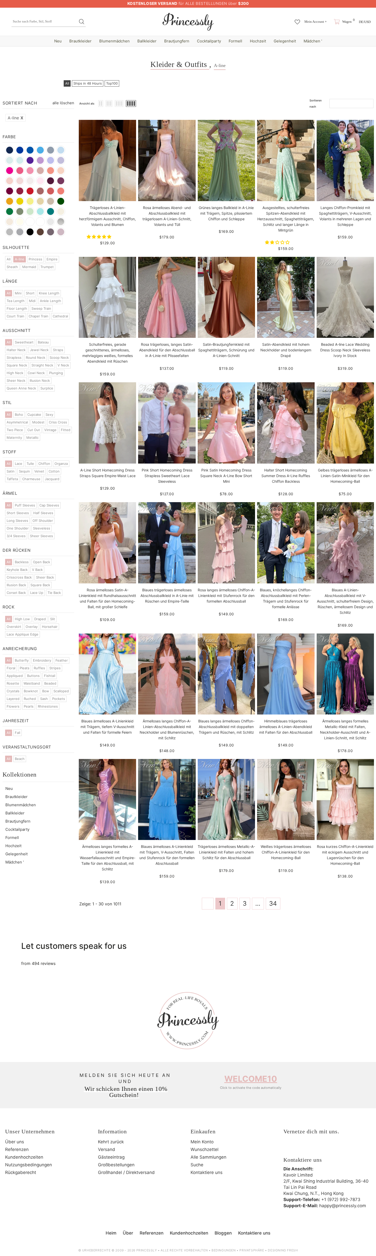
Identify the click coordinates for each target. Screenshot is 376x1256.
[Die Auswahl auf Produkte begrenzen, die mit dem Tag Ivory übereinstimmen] (19, 221)
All (67, 83)
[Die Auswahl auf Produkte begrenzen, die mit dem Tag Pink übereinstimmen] (40, 180)
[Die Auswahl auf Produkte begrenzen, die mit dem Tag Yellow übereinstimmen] (30, 201)
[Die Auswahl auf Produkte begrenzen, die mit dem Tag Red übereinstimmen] (30, 191)
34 (273, 903)
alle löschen (63, 102)
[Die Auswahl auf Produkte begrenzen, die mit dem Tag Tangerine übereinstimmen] (9, 201)
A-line (15, 117)
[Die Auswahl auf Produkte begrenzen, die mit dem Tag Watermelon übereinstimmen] (50, 191)
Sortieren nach (315, 103)
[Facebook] (288, 1148)
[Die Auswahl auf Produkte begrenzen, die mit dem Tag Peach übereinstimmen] (60, 170)
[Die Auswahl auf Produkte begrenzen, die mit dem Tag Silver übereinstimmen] (60, 221)
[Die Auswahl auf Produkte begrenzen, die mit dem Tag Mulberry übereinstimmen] (50, 180)
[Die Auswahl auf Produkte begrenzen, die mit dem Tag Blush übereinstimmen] (9, 180)
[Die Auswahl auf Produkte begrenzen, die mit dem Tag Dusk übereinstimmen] (50, 231)
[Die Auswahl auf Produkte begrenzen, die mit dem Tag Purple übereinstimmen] (30, 160)
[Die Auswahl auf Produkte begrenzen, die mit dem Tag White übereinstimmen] (40, 221)
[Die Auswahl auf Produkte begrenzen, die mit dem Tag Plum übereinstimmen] (60, 180)
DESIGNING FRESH (283, 1250)
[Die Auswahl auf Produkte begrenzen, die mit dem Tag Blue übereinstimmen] (9, 160)
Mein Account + (315, 22)
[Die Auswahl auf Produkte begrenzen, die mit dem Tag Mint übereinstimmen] (30, 211)
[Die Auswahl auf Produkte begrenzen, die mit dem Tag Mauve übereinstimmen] (60, 231)
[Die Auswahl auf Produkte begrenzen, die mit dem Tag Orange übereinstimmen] (30, 221)
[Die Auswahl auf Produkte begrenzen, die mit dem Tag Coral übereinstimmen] (60, 191)
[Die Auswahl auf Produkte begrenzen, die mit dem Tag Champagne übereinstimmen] (60, 211)
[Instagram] (302, 1148)
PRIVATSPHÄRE (251, 1250)
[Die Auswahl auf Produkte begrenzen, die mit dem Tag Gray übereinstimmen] (9, 231)
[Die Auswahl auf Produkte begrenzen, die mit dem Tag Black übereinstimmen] (30, 231)
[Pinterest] (317, 1148)
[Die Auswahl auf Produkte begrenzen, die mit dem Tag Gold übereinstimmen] (40, 201)
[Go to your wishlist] (297, 19)
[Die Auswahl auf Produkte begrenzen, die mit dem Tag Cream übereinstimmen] (9, 221)
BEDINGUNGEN (224, 1250)
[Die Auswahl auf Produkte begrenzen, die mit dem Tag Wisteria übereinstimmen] (40, 160)
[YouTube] (331, 1148)
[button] (100, 236)
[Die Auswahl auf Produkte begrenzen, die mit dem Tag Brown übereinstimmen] (40, 231)
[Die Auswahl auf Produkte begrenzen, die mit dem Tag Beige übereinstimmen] (50, 201)
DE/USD (365, 22)
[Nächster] (287, 903)
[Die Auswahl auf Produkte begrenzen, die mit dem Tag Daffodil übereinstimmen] (19, 201)
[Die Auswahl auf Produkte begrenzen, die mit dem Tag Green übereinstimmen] (9, 211)
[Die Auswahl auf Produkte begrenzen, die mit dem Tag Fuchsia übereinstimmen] (19, 170)
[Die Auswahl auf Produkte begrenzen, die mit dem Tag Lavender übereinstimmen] (60, 160)
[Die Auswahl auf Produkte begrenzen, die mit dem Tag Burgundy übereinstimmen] (9, 191)
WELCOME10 (250, 1079)
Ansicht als (86, 103)
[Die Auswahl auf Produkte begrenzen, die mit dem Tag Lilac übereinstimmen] (50, 160)
